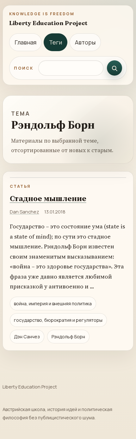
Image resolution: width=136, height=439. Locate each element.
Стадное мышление (48, 198)
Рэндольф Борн (68, 337)
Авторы (85, 42)
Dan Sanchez (24, 211)
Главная (25, 42)
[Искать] (114, 68)
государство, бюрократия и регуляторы (58, 320)
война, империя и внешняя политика (53, 304)
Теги (55, 42)
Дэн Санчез (27, 337)
